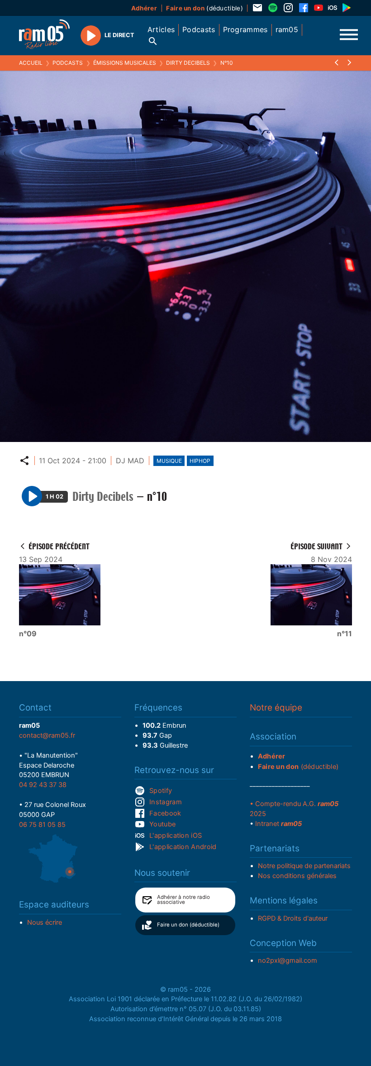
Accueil (31, 62)
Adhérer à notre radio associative (183, 900)
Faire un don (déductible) (188, 925)
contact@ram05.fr (47, 735)
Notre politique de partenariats (304, 866)
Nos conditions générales (297, 876)
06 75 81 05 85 (42, 825)
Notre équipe (276, 707)
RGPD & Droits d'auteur (293, 918)
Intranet (278, 824)
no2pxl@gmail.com (287, 960)
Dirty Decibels (188, 62)
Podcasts (67, 62)
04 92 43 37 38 (43, 785)
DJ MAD (130, 460)
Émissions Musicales (124, 62)
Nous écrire (44, 922)
